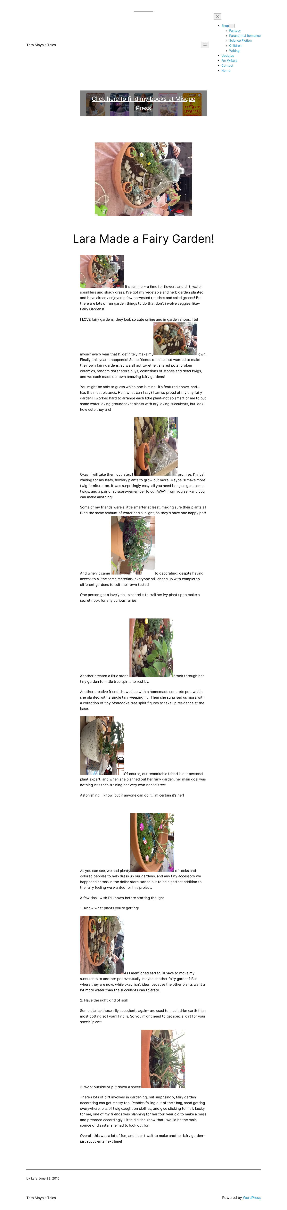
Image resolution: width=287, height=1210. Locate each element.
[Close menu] (217, 16)
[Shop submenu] (231, 26)
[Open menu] (205, 45)
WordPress (252, 1198)
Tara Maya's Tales (41, 45)
